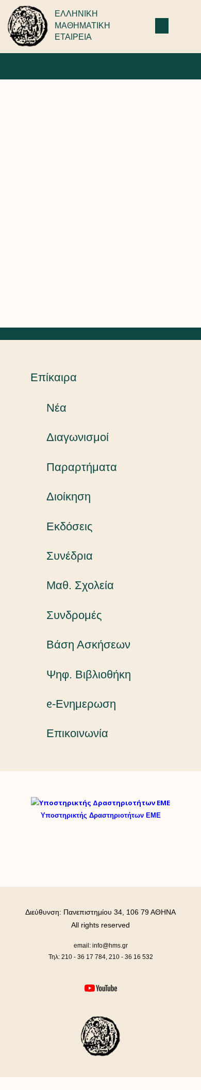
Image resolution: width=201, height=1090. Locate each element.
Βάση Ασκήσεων (88, 644)
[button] (162, 26)
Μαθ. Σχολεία (80, 585)
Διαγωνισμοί (77, 437)
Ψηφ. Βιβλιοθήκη (88, 674)
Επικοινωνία (77, 733)
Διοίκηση (68, 496)
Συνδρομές (74, 615)
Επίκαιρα (53, 377)
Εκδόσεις (69, 526)
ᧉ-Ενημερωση (81, 703)
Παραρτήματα (81, 467)
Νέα (56, 407)
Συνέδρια (69, 555)
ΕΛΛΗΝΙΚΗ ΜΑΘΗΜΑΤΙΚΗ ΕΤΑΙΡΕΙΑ (82, 25)
